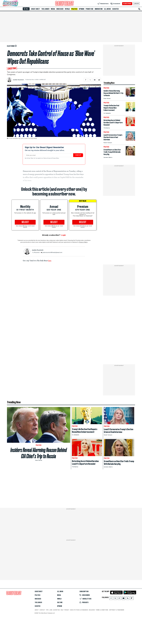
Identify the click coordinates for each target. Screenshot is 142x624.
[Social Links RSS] (127, 599)
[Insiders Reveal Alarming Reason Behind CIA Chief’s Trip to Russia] (130, 96)
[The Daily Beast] (64, 3)
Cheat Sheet (35, 9)
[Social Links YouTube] (123, 599)
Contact (42, 610)
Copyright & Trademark (116, 610)
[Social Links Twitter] (115, 599)
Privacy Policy (55, 158)
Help (62, 610)
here (49, 260)
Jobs (50, 610)
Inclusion (92, 610)
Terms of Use (47, 158)
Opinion (81, 9)
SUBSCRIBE (127, 3)
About (37, 610)
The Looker (45, 9)
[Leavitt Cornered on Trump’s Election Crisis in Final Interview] (130, 140)
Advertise (56, 610)
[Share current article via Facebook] (86, 80)
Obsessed (59, 9)
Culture (60, 602)
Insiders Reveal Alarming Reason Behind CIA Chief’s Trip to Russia (38, 453)
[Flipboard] (131, 599)
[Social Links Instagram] (119, 599)
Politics (74, 9)
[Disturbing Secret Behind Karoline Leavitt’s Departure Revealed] (130, 125)
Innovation (98, 9)
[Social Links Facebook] (111, 599)
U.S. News (107, 9)
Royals (67, 9)
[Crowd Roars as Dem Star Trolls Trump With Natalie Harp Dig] (130, 155)
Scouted (115, 9)
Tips (47, 610)
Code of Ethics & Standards (79, 610)
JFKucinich (36, 252)
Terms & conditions (102, 610)
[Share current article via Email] (94, 80)
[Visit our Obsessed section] (17, 3)
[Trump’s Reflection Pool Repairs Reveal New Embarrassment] (130, 111)
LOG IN (136, 3)
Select (25, 222)
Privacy (66, 610)
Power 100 (89, 9)
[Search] (139, 9)
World (59, 599)
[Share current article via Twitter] (90, 80)
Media (53, 9)
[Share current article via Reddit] (99, 80)
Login (63, 235)
